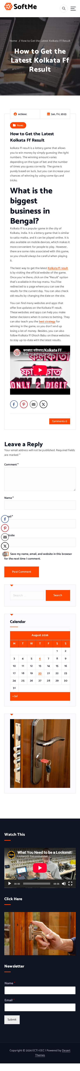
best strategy (47, 321)
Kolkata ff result (58, 268)
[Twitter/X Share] (43, 404)
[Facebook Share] (14, 404)
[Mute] (64, 884)
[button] (4, 554)
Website (9, 535)
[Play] (10, 884)
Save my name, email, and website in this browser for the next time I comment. (38, 556)
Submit (12, 1019)
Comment (11, 464)
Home (13, 41)
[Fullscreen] (70, 884)
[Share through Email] (34, 404)
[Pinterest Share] (24, 404)
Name (9, 498)
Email (8, 516)
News (20, 125)
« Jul (15, 696)
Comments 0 (59, 421)
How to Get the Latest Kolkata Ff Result (45, 41)
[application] (40, 868)
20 (40, 673)
